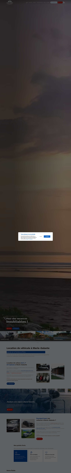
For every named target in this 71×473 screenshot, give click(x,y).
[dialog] (35, 236)
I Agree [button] (47, 236)
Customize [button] (41, 236)
